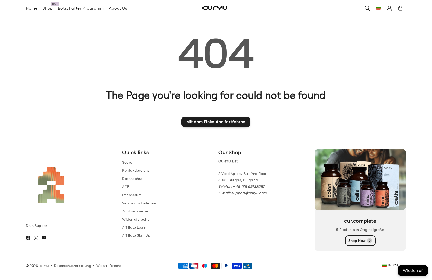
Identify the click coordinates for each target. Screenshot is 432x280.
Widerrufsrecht (135, 219)
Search (128, 162)
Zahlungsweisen (136, 211)
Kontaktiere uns (136, 170)
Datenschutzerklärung (72, 266)
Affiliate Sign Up (136, 235)
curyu (44, 266)
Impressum (132, 195)
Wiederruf (413, 270)
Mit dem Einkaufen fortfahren (216, 121)
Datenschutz (133, 178)
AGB (126, 186)
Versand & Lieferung (140, 203)
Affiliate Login (134, 227)
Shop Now (357, 240)
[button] (367, 8)
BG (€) (393, 265)
